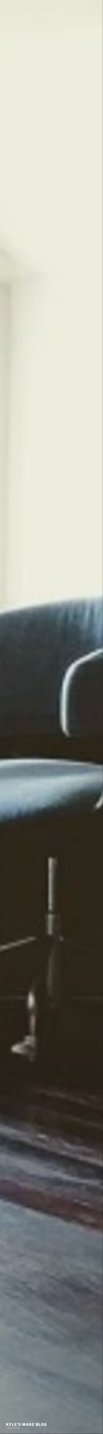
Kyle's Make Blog (26, 1424)
